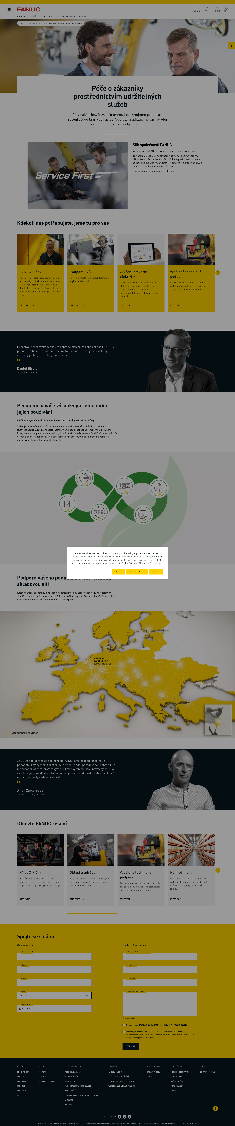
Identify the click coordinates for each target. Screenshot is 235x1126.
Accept (156, 571)
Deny (118, 571)
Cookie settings (136, 571)
